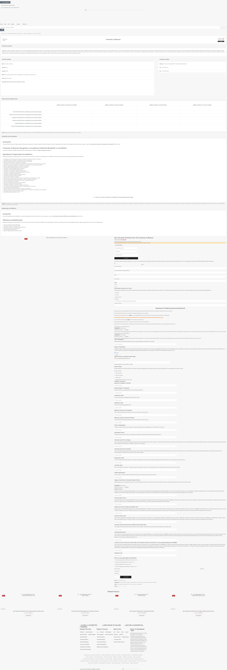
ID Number (116, 299)
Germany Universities (116, 655)
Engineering (17, 123)
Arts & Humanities (16, 111)
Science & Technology (15, 126)
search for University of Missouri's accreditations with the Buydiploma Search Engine (114, 197)
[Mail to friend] (122, 586)
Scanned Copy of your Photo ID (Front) (121, 326)
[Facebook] (118, 586)
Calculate (126, 258)
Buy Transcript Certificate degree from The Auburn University (85, 611)
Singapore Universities (118, 659)
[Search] (223, 27)
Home (3, 33)
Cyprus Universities (116, 663)
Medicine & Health (16, 120)
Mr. (116, 284)
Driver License (118, 297)
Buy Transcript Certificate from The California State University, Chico (28, 611)
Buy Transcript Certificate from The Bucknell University (142, 611)
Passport (117, 292)
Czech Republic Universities (104, 663)
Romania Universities (138, 659)
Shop (6, 33)
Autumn (117, 352)
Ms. (116, 286)
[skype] (125, 586)
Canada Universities (105, 655)
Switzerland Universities (137, 655)
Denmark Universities (93, 663)
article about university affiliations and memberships (64, 216)
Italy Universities (108, 659)
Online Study (118, 377)
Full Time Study (119, 370)
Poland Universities (94, 661)
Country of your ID (117, 303)
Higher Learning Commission (44, 150)
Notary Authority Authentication (125, 562)
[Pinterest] (120, 586)
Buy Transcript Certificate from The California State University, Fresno (198, 611)
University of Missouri (27, 33)
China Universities (125, 663)
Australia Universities (126, 655)
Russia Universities (98, 657)
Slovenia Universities (99, 659)
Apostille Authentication (123, 564)
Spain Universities (90, 657)
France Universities (132, 661)
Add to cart (28, 615)
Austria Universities (108, 657)
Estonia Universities (141, 661)
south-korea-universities (88, 659)
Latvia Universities (114, 661)
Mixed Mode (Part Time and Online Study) (124, 379)
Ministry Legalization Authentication (126, 566)
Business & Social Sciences (14, 114)
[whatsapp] (124, 586)
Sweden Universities (127, 657)
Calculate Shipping (118, 245)
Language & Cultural (16, 117)
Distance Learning (119, 375)
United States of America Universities (15, 33)
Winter (117, 354)
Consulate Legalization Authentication (126, 559)
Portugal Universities (84, 661)
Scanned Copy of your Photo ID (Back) (121, 333)
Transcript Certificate (37, 33)
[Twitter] (117, 586)
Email (115, 274)
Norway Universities (104, 661)
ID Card (117, 294)
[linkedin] (123, 586)
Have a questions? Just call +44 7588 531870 (10, 7)
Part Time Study (119, 373)
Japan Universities (134, 663)
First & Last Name (117, 266)
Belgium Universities (117, 657)
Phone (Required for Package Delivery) (121, 270)
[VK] (119, 586)
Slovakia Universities (128, 659)
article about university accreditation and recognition (102, 144)
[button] (5, 2)
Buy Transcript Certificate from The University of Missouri (129, 584)
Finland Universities (123, 661)
